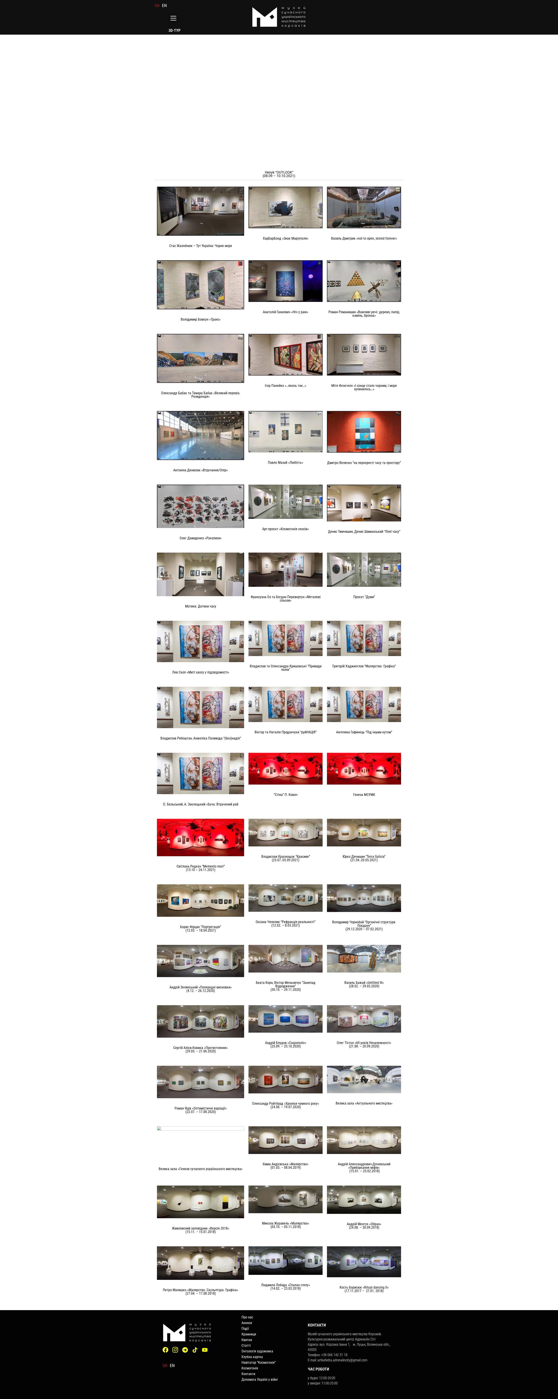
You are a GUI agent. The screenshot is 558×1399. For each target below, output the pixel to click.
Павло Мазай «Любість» (285, 462)
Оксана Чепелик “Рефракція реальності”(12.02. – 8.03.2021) (285, 923)
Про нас (247, 1317)
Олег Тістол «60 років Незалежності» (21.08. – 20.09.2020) (364, 1044)
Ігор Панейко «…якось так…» (285, 386)
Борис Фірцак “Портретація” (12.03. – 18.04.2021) (200, 928)
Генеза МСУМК (364, 795)
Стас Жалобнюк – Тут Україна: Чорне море (200, 246)
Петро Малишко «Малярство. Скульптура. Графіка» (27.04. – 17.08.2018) (200, 1292)
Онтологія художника (257, 1351)
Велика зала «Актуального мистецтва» (364, 1103)
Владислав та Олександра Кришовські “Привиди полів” (286, 668)
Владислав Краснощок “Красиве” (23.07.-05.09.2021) (285, 858)
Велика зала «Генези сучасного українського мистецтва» (201, 1169)
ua (157, 5)
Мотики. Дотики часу (200, 606)
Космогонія (250, 1368)
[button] (173, 18)
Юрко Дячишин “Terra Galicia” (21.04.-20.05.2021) (364, 858)
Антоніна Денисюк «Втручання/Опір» (200, 470)
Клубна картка (252, 1357)
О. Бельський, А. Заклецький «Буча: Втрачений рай (200, 804)
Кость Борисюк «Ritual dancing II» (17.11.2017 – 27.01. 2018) (364, 1289)
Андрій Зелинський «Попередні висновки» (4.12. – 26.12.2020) (201, 989)
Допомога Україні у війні (260, 1379)
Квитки (247, 1340)
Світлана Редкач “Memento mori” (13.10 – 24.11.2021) (201, 868)
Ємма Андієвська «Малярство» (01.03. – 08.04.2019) (285, 1166)
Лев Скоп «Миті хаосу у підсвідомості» (200, 672)
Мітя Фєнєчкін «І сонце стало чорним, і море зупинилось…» (364, 387)
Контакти (248, 1374)
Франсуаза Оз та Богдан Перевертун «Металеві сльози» (286, 598)
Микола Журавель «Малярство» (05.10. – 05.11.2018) (285, 1225)
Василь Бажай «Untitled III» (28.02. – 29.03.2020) (364, 984)
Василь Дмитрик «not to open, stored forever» (364, 238)
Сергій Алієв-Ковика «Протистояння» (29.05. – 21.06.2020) (200, 1049)
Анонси (247, 1323)
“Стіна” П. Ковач (286, 795)
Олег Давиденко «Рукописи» (201, 538)
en (164, 5)
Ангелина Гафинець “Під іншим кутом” (364, 732)
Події (245, 1328)
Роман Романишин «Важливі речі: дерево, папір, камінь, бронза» (364, 314)
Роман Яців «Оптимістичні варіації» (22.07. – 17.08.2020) (201, 1110)
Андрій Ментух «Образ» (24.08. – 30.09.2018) (364, 1226)
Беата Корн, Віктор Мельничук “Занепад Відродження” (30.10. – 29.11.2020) (285, 986)
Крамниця (249, 1334)
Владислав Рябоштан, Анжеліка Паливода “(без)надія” (200, 738)
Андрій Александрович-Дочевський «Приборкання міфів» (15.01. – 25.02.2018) (364, 1167)
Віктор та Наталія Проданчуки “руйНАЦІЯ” (285, 732)
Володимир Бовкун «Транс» (201, 319)
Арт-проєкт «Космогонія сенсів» (285, 529)
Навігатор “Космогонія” (259, 1362)
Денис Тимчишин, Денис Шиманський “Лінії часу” (364, 531)
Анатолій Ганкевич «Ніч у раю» (285, 312)
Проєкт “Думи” (364, 597)
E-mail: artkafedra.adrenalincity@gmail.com (337, 1360)
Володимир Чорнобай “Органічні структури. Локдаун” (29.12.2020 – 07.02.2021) (364, 925)
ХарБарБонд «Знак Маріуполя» (285, 238)
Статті (246, 1345)
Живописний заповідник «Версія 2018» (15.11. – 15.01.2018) (200, 1230)
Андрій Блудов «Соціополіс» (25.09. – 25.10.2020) (285, 1044)
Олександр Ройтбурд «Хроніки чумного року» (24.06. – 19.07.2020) (285, 1105)
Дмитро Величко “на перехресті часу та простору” (364, 463)
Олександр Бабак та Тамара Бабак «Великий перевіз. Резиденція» (200, 395)
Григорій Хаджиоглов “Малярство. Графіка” (364, 666)
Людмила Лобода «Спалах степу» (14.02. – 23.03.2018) (285, 1287)
